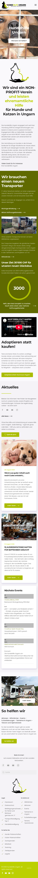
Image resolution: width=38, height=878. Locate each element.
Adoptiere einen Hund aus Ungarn (17, 375)
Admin (29, 868)
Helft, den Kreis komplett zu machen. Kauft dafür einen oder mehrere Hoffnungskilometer (17, 306)
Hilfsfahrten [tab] (36, 703)
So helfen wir (13, 711)
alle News (5, 416)
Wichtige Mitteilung (8, 209)
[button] (36, 5)
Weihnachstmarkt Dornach (14, 644)
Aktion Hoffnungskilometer (11, 212)
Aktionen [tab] (33, 703)
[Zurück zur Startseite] (13, 5)
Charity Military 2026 (11, 600)
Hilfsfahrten (5, 257)
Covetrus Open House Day (14, 629)
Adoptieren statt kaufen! (16, 344)
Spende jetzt (11, 434)
